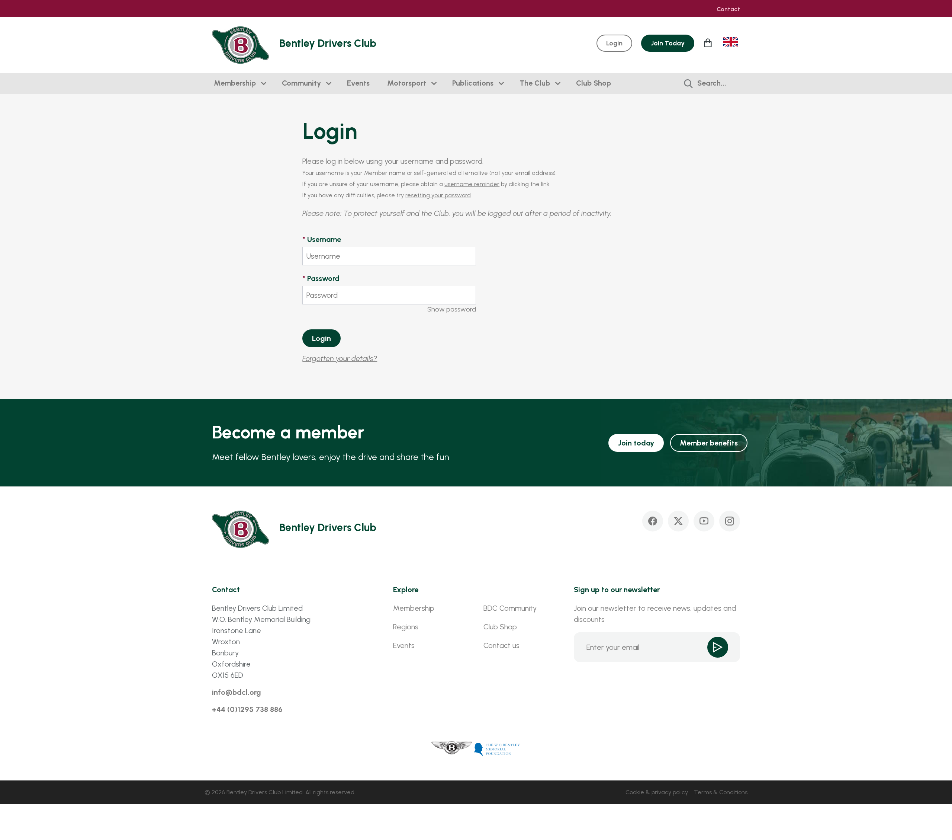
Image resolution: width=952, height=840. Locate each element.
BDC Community (510, 608)
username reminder (471, 184)
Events (358, 83)
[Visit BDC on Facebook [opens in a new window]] (652, 521)
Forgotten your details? (339, 358)
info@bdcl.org (236, 692)
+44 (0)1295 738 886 (247, 709)
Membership (235, 83)
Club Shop (593, 83)
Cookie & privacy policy (656, 792)
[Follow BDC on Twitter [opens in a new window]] (678, 521)
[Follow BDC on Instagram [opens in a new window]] (729, 521)
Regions (405, 626)
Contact (728, 9)
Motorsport (406, 83)
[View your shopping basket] (708, 42)
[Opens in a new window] (451, 748)
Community (301, 83)
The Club (535, 83)
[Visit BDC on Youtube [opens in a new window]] (704, 521)
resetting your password (438, 195)
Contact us (501, 645)
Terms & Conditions (720, 792)
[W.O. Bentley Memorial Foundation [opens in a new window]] (497, 748)
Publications (472, 83)
